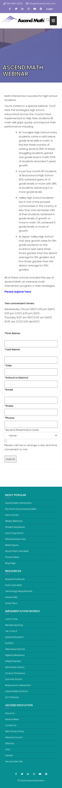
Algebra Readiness (15, 655)
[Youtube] (34, 9)
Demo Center (12, 515)
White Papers (12, 545)
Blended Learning (14, 625)
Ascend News (12, 719)
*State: (9, 406)
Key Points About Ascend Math (21, 509)
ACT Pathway (12, 697)
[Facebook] (10, 9)
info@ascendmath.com (42, 3)
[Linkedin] (22, 9)
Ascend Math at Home (16, 691)
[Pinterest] (41, 9)
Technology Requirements (18, 591)
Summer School (13, 679)
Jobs (7, 749)
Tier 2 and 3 (11, 631)
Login (49, 8)
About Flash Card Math (17, 551)
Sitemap (9, 743)
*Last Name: (12, 349)
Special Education (14, 637)
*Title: (8, 365)
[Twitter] (16, 9)
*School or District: (16, 377)
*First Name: (12, 333)
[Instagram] (28, 9)
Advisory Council (14, 737)
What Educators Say (15, 539)
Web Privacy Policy (14, 731)
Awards (9, 755)
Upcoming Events (14, 533)
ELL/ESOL (9, 643)
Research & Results (15, 579)
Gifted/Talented (13, 661)
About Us (10, 713)
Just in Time (11, 619)
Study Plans (11, 603)
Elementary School (14, 667)
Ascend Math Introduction (18, 502)
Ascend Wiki (11, 597)
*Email (8, 389)
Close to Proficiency (15, 673)
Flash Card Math (13, 585)
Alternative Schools (15, 649)
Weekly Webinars (14, 521)
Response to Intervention (18, 685)
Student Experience (15, 527)
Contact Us (11, 725)
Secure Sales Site (14, 761)
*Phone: (9, 418)
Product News (12, 557)
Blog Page (10, 563)
